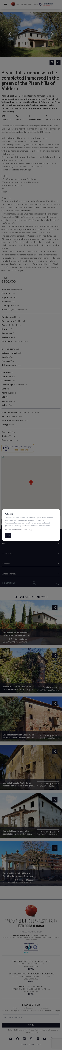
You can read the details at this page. (19, 530)
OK (8, 535)
